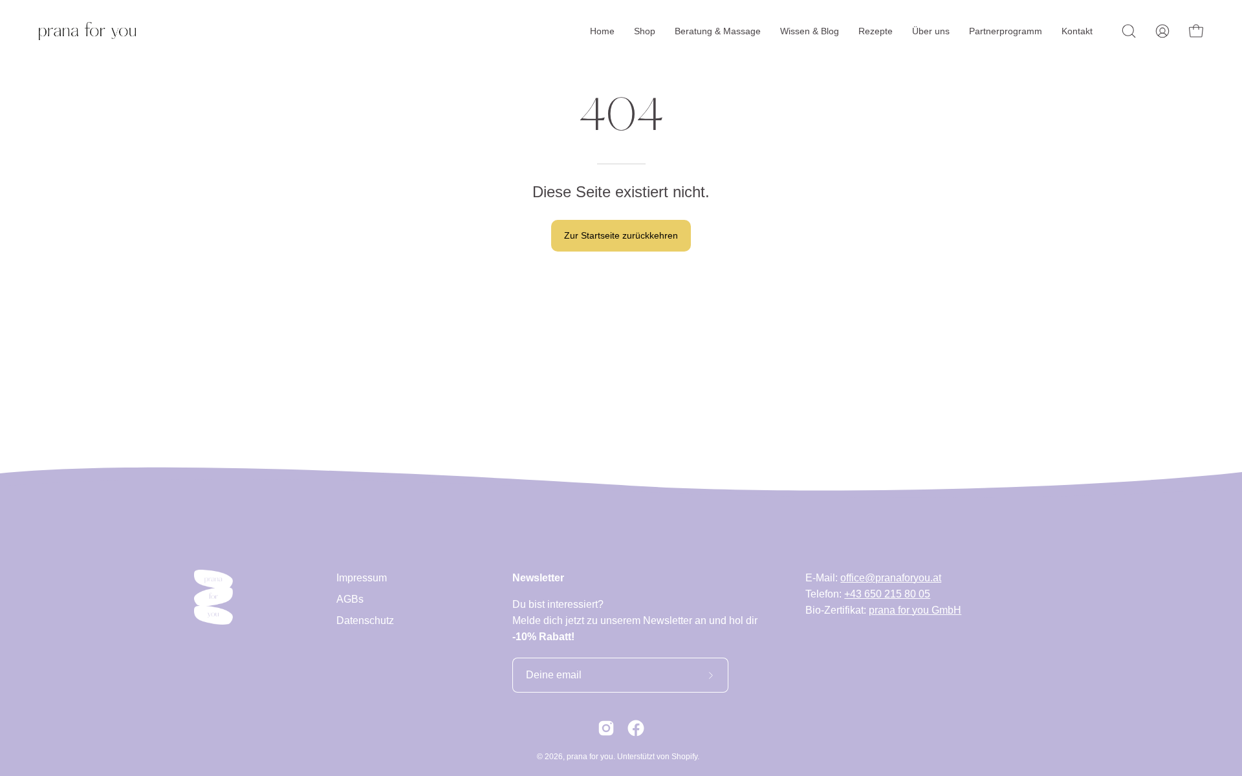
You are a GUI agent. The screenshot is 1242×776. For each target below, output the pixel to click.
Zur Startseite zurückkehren (621, 235)
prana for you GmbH (915, 610)
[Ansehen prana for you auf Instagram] (606, 728)
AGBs (350, 599)
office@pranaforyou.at (890, 577)
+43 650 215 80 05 (887, 593)
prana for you (590, 756)
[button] (1128, 31)
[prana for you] (87, 31)
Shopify (684, 756)
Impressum (361, 577)
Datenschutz (365, 620)
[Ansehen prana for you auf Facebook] (636, 728)
